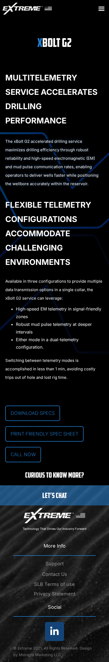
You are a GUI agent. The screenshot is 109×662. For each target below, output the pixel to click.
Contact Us (54, 574)
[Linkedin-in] (54, 631)
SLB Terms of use (54, 584)
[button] (102, 9)
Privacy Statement (54, 594)
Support (55, 563)
